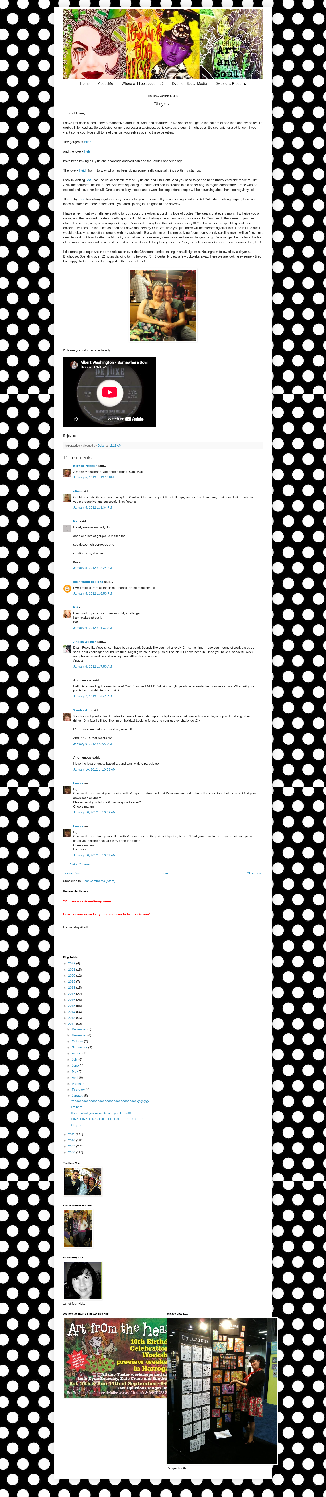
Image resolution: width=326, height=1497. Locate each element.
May (75, 1071)
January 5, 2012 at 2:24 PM (92, 567)
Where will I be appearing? (143, 83)
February (79, 1089)
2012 (72, 1024)
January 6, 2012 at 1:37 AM (92, 627)
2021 (72, 969)
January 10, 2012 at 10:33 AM (94, 769)
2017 (72, 993)
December (79, 1029)
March (77, 1083)
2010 (72, 1140)
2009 (72, 1146)
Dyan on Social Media (189, 83)
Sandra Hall (81, 710)
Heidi (82, 170)
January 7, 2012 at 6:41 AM (92, 696)
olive (77, 491)
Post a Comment (80, 864)
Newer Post (72, 873)
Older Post (254, 873)
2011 (72, 1134)
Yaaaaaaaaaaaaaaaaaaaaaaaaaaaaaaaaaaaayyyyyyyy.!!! (111, 1101)
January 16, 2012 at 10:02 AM (94, 812)
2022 (72, 963)
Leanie (78, 783)
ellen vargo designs (88, 581)
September (80, 1047)
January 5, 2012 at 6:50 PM (92, 593)
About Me (105, 83)
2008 (72, 1152)
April (75, 1077)
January (78, 1095)
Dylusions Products (230, 83)
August (77, 1053)
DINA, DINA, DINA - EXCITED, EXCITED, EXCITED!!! (108, 1119)
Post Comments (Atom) (98, 881)
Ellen (87, 142)
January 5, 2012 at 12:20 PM (93, 477)
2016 (72, 999)
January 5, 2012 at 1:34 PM (92, 507)
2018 (72, 987)
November (79, 1035)
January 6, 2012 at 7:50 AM (92, 666)
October (78, 1041)
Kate (81, 199)
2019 (72, 981)
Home (85, 83)
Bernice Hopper (85, 465)
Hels (87, 151)
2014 (72, 1012)
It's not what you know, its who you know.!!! (101, 1113)
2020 (72, 975)
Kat (75, 607)
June (76, 1065)
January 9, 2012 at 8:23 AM (92, 744)
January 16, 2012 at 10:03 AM (94, 855)
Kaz (89, 180)
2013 (72, 1018)
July (75, 1059)
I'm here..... (79, 1107)
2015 (72, 1005)
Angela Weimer (84, 641)
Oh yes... (77, 1125)
